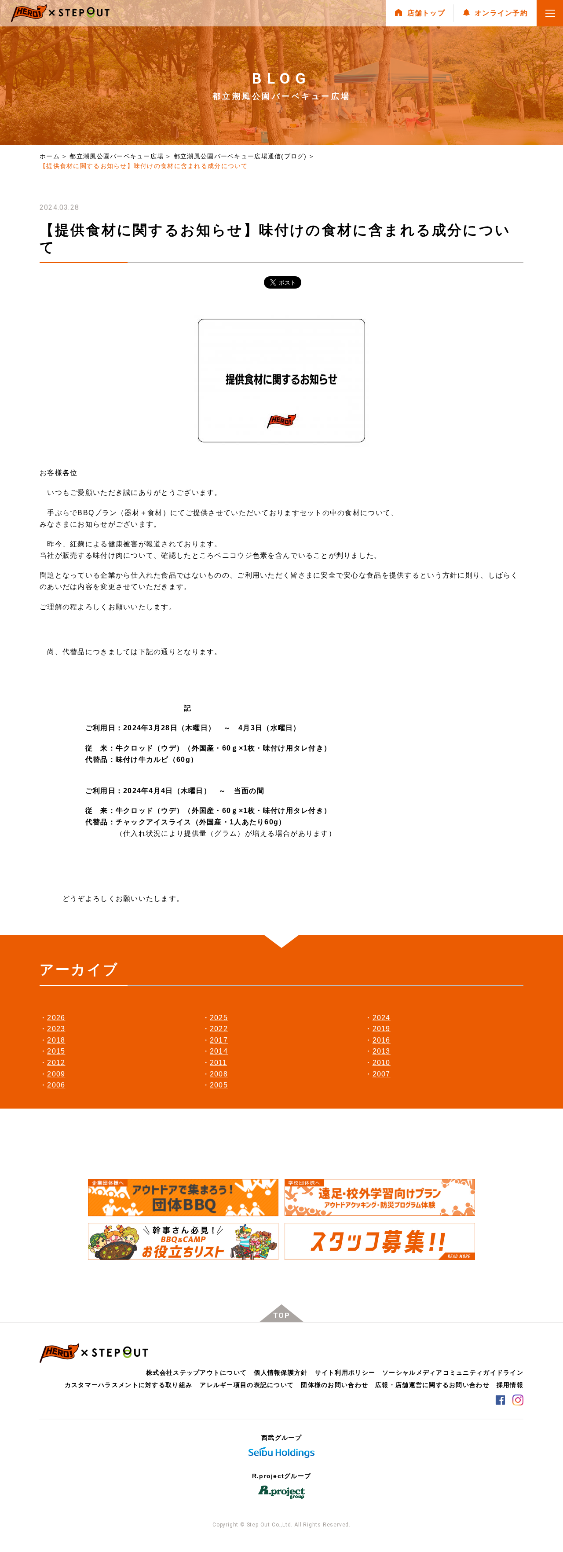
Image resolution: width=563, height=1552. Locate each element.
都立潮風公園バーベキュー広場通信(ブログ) (240, 156)
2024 (382, 1017)
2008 (219, 1074)
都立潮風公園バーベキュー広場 (116, 156)
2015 (56, 1051)
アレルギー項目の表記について (247, 1384)
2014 (219, 1051)
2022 (219, 1028)
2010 (382, 1062)
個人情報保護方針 (280, 1372)
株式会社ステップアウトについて (196, 1372)
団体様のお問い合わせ (334, 1384)
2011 (218, 1062)
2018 (56, 1040)
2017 (219, 1040)
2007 (382, 1074)
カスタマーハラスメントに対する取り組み (128, 1384)
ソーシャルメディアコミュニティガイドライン (452, 1372)
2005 (219, 1085)
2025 (219, 1017)
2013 (382, 1051)
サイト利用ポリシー (345, 1372)
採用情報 (510, 1384)
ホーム (50, 156)
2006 (56, 1085)
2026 (56, 1017)
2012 (56, 1062)
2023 (56, 1028)
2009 (56, 1074)
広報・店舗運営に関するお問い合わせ (432, 1384)
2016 (382, 1040)
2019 (382, 1028)
